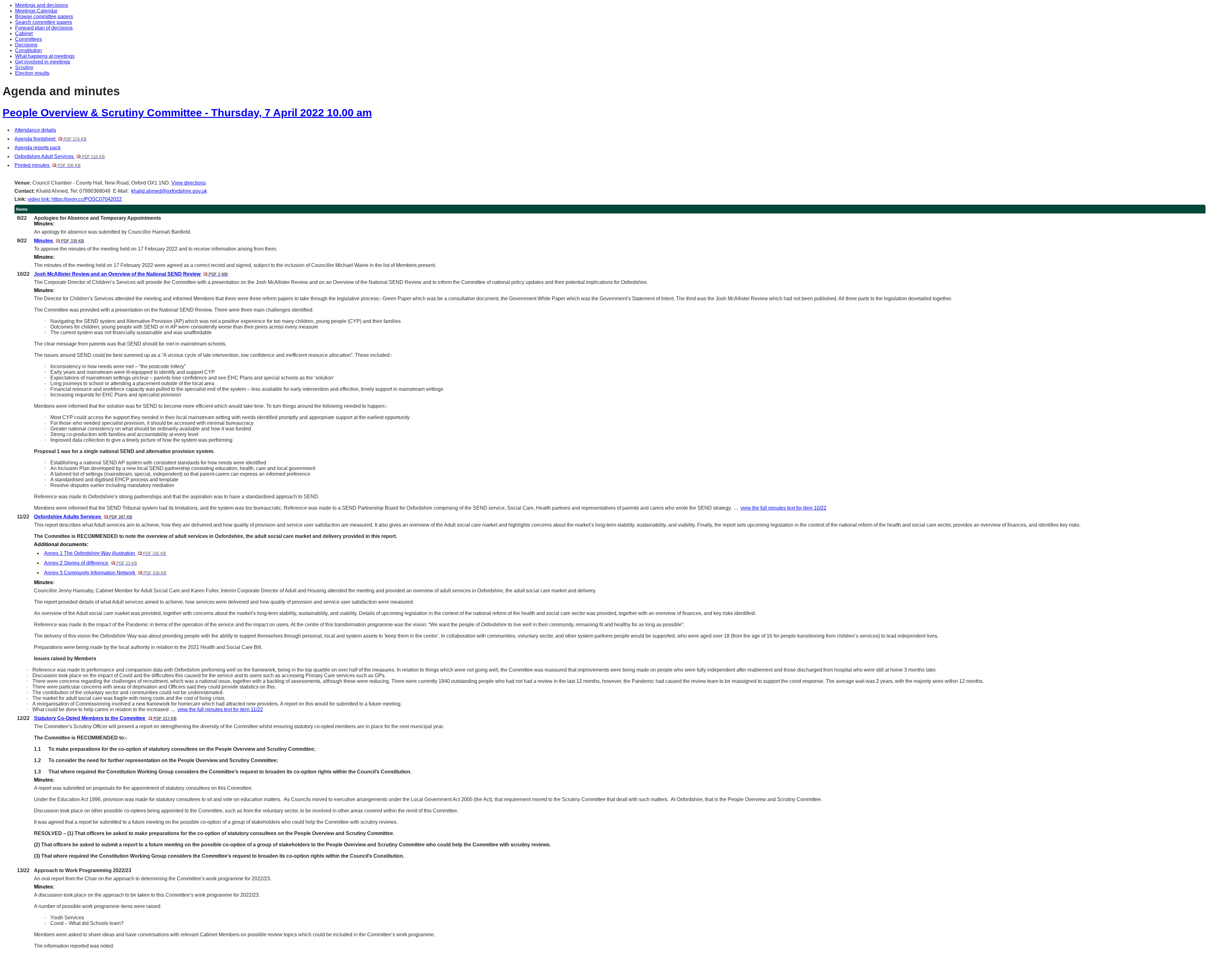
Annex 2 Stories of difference (90, 563)
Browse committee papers (44, 16)
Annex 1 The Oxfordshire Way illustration (105, 553)
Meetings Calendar (36, 11)
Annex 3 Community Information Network (105, 572)
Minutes (59, 240)
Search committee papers (43, 22)
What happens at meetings (45, 56)
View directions (188, 182)
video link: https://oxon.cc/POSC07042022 (75, 199)
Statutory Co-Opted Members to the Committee (105, 718)
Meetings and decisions (41, 5)
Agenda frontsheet (50, 138)
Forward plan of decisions (44, 27)
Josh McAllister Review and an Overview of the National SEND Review (131, 274)
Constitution (28, 50)
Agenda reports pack (37, 147)
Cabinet (24, 33)
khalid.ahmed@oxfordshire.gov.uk (169, 191)
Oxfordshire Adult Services (59, 156)
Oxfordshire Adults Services (83, 516)
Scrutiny (24, 67)
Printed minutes (47, 165)
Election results (32, 73)
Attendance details (35, 130)
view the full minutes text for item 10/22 (783, 508)
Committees (28, 39)
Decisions (26, 44)
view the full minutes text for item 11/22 (220, 709)
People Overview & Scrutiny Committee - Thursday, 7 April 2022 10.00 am (187, 113)
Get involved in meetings (42, 61)
